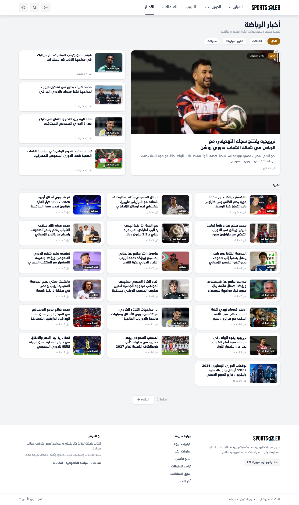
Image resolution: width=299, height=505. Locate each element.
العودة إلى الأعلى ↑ (30, 499)
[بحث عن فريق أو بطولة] (34, 7)
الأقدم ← (143, 399)
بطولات (212, 41)
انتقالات (257, 41)
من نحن (96, 463)
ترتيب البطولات (181, 466)
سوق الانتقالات (180, 474)
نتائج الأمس (183, 459)
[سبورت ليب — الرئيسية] (266, 7)
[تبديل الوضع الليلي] (23, 7)
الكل (274, 41)
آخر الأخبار (184, 481)
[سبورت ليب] (239, 438)
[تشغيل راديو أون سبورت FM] (45, 7)
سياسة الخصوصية (77, 463)
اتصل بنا (58, 463)
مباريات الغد (183, 451)
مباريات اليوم (182, 444)
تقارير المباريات (234, 41)
